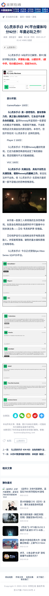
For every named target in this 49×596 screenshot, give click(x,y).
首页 (22, 17)
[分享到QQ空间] (28, 416)
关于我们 (40, 577)
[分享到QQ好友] (15, 416)
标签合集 (29, 577)
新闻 (28, 17)
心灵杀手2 (9, 47)
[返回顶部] (43, 590)
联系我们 (24, 579)
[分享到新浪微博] (35, 416)
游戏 (34, 17)
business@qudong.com (24, 432)
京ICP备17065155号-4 (24, 590)
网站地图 (9, 577)
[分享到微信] (22, 416)
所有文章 (19, 577)
